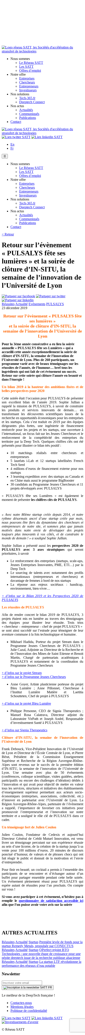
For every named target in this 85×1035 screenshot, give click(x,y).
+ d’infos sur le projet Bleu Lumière (26, 703)
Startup (33, 942)
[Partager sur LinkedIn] (18, 300)
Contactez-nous (21, 1003)
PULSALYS (55, 304)
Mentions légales (22, 1007)
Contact (15, 122)
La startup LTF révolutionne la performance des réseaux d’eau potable (41, 963)
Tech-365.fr (27, 98)
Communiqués (29, 114)
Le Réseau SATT (31, 62)
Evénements (37, 304)
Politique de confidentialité (28, 1010)
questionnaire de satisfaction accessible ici (51, 901)
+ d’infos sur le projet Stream (22, 673)
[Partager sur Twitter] (50, 296)
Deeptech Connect (32, 102)
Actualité (21, 304)
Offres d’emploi (30, 70)
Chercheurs (27, 82)
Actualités (26, 110)
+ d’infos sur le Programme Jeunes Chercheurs (34, 677)
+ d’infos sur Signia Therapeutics (24, 730)
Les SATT (26, 66)
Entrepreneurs (28, 86)
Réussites (8, 304)
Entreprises (26, 78)
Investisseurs (28, 90)
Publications (27, 118)
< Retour (8, 234)
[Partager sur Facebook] (18, 296)
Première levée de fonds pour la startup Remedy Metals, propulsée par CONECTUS (42, 944)
